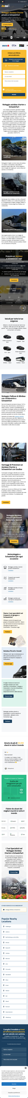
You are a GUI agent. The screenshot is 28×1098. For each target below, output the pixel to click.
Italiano (2, 1)
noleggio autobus (19, 416)
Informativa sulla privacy (10, 90)
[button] (25, 1068)
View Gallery (19, 390)
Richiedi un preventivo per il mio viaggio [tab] (16, 60)
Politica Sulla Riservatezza (14, 1096)
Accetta (14, 1084)
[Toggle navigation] (25, 6)
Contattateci (10, 570)
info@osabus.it (23, 1)
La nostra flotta (9, 302)
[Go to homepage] (6, 5)
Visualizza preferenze (14, 1092)
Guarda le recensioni (15, 797)
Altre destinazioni (18, 302)
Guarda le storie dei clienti (14, 293)
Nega (14, 1088)
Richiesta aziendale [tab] (13, 65)
